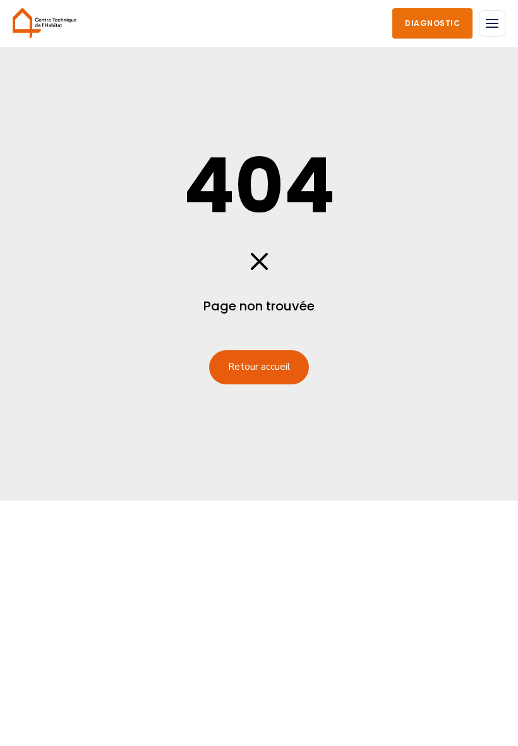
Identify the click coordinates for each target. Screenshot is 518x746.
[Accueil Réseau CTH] (44, 23)
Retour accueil (259, 366)
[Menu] (492, 23)
